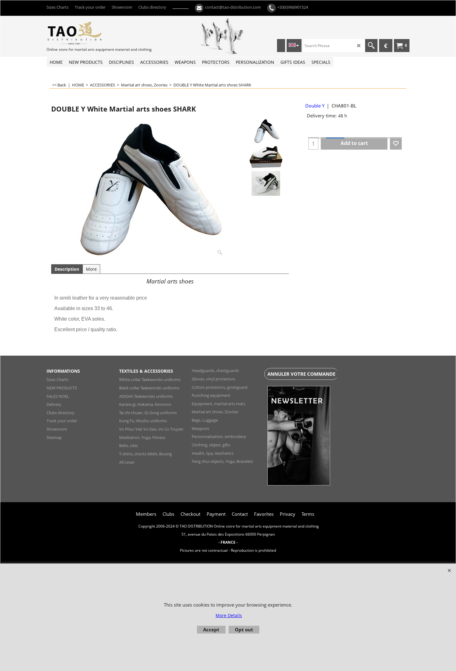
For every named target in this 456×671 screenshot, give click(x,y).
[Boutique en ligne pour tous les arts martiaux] (93, 32)
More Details (229, 615)
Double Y (314, 106)
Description (67, 269)
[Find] (371, 45)
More (91, 269)
